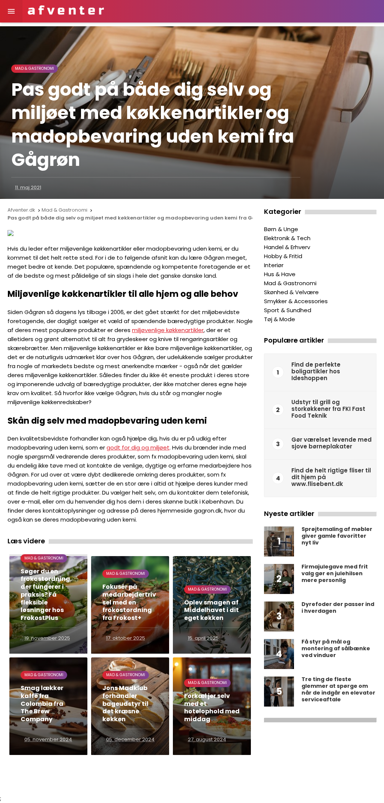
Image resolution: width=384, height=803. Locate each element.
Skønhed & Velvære (291, 292)
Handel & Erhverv (287, 247)
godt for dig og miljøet (138, 447)
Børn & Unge (281, 229)
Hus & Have (280, 274)
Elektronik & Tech (287, 238)
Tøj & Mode (279, 319)
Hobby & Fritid (283, 256)
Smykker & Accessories (296, 301)
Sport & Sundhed (287, 310)
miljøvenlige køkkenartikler (168, 330)
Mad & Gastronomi (34, 68)
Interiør (274, 265)
